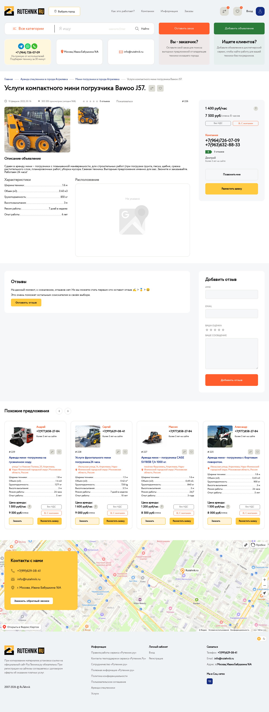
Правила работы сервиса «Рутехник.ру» (113, 653)
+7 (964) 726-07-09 (28, 52)
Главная (8, 79)
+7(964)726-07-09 (222, 141)
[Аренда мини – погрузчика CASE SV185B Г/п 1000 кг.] (154, 436)
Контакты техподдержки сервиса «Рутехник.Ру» (118, 658)
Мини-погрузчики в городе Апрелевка (97, 79)
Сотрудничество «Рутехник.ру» (109, 664)
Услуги (95, 694)
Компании (147, 11)
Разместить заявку (232, 189)
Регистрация (156, 658)
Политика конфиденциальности (109, 676)
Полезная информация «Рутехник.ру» (112, 670)
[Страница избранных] (237, 11)
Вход (152, 652)
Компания (211, 135)
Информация (169, 11)
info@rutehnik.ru (28, 579)
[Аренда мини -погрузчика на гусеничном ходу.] (21, 436)
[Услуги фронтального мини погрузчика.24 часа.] (87, 436)
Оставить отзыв (26, 302)
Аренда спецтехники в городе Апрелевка (44, 79)
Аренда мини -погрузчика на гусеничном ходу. (27, 460)
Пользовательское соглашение (108, 682)
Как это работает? (122, 11)
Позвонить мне (231, 174)
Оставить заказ (184, 28)
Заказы (188, 11)
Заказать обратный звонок (31, 600)
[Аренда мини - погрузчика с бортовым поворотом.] (220, 436)
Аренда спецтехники (103, 688)
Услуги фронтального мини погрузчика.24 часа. (93, 460)
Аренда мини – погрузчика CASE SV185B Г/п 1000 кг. (162, 460)
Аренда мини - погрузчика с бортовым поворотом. (232, 460)
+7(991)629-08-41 (29, 571)
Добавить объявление (239, 28)
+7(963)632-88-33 (222, 145)
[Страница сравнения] (224, 11)
